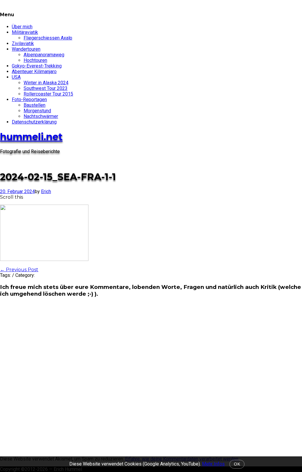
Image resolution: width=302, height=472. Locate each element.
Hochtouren (35, 60)
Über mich (22, 26)
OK (237, 464)
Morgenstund (37, 111)
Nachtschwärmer (41, 116)
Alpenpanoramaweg (44, 54)
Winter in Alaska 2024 (46, 82)
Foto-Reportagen (29, 99)
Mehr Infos (213, 464)
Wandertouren (26, 49)
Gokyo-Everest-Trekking (37, 66)
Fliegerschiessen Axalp (48, 38)
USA (16, 77)
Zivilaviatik (23, 43)
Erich (46, 191)
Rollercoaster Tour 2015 (48, 94)
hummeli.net (31, 136)
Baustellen (34, 105)
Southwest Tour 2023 (46, 88)
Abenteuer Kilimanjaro (34, 71)
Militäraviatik (25, 32)
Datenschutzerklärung (34, 122)
